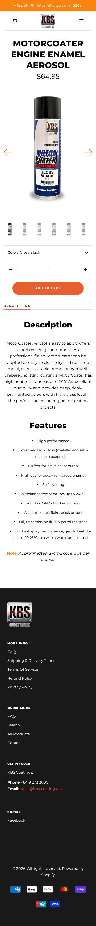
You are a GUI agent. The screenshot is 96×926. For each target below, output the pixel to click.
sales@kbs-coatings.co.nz (43, 788)
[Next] (88, 152)
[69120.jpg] (84, 229)
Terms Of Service (22, 669)
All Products (18, 734)
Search (13, 725)
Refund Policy (20, 678)
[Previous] (7, 152)
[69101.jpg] (10, 229)
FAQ (11, 651)
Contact (14, 742)
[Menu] (81, 21)
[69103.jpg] (24, 229)
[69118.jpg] (69, 229)
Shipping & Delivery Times (31, 660)
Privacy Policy (19, 687)
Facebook (16, 820)
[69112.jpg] (54, 229)
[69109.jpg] (39, 229)
